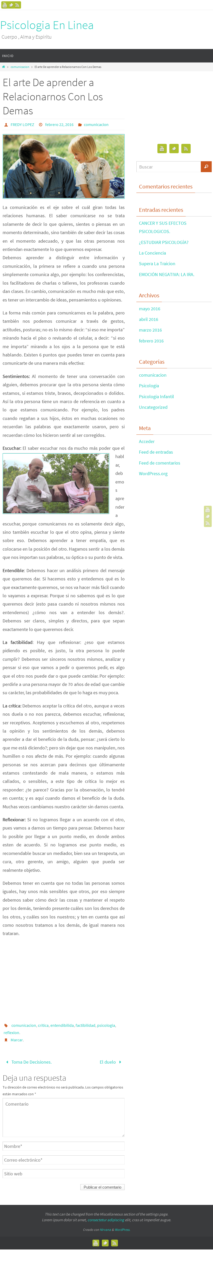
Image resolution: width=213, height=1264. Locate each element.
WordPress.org (153, 473)
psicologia (106, 1025)
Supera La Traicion (157, 263)
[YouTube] (5, 5)
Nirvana (105, 1228)
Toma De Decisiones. (31, 1061)
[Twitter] (11, 5)
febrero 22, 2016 (59, 124)
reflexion (11, 1032)
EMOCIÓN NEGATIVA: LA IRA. (166, 274)
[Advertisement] (64, 979)
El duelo (108, 1061)
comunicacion (20, 67)
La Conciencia (152, 253)
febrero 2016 (151, 341)
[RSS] (17, 5)
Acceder (147, 441)
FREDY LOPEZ (22, 124)
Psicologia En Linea (47, 25)
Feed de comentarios (159, 463)
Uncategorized (153, 407)
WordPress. (122, 1228)
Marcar (17, 1039)
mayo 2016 (149, 309)
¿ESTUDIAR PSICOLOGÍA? (164, 242)
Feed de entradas (156, 452)
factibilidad (85, 1025)
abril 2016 (148, 319)
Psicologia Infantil (156, 396)
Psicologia (149, 386)
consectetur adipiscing (106, 1218)
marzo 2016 (150, 330)
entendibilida (62, 1025)
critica (43, 1025)
